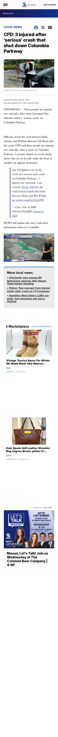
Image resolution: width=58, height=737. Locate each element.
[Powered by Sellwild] (47, 507)
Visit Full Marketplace (42, 326)
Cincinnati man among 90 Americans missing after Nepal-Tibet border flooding (27, 281)
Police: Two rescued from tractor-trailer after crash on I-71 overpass (29, 290)
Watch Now (49, 5)
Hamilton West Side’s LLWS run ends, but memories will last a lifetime (28, 299)
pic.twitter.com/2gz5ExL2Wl (28, 200)
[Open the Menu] (5, 4)
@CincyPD (27, 187)
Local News (13, 27)
